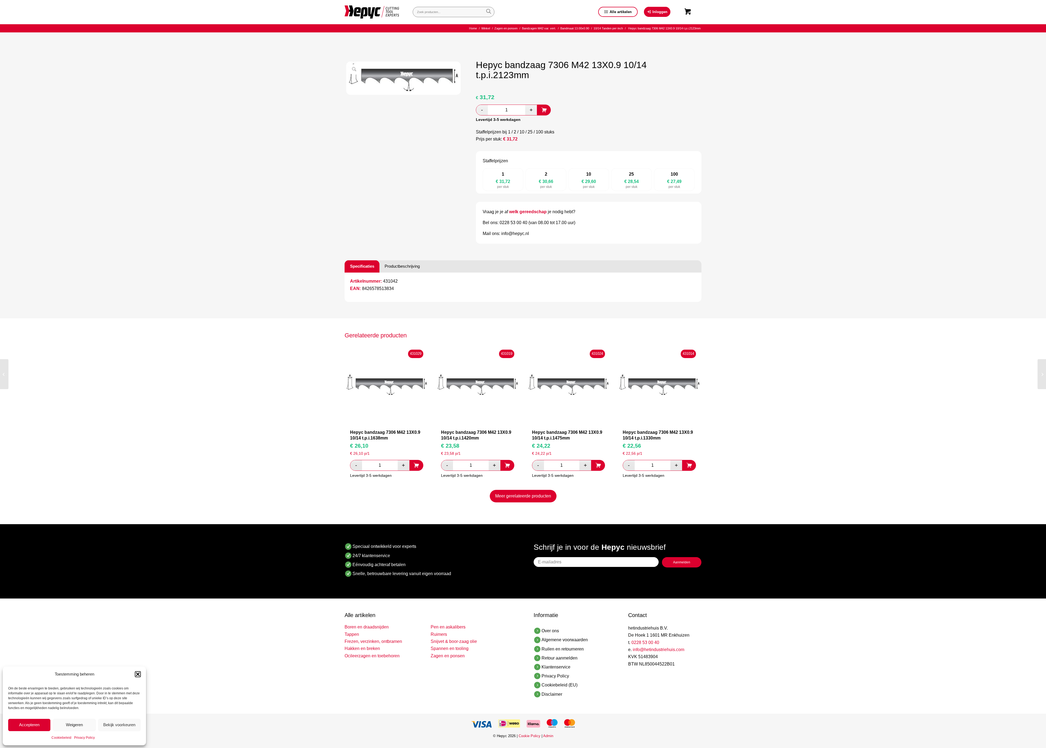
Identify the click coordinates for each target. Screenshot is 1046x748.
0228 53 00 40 (645, 642)
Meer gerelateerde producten (523, 496)
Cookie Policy (529, 736)
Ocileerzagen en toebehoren (372, 656)
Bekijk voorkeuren (119, 724)
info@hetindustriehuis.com (658, 649)
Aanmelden (681, 562)
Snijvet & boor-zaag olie (454, 641)
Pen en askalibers (448, 627)
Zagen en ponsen (448, 656)
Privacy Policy (84, 738)
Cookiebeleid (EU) (559, 685)
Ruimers (439, 634)
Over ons (550, 630)
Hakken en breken (362, 648)
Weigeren (74, 724)
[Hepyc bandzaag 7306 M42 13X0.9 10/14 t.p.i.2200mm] (1042, 374)
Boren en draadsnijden (367, 627)
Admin (548, 736)
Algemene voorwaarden (565, 639)
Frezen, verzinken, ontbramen (373, 641)
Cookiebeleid (61, 738)
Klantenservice (556, 667)
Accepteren (29, 724)
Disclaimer (552, 694)
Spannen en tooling (450, 648)
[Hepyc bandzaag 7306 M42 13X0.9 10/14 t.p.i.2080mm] (4, 374)
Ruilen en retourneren (563, 649)
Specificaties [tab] (362, 266)
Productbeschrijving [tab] (402, 266)
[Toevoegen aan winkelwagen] (544, 110)
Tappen (352, 634)
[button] (138, 674)
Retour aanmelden (559, 658)
